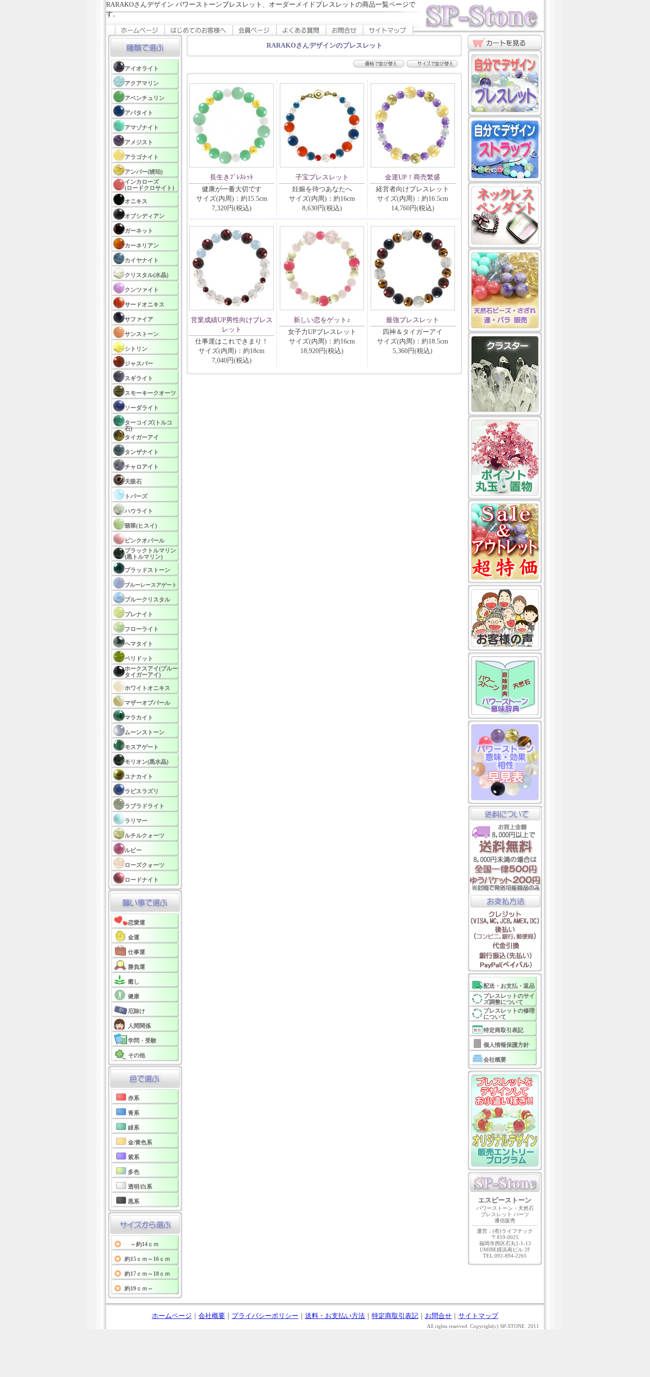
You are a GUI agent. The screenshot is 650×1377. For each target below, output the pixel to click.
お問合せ (438, 1315)
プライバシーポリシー (265, 1315)
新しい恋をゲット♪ (322, 320)
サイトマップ (478, 1315)
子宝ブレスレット (322, 177)
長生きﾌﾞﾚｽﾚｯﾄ (231, 177)
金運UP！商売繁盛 (412, 177)
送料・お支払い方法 (335, 1315)
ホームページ (172, 1315)
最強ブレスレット (412, 320)
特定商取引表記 (395, 1315)
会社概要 (211, 1315)
